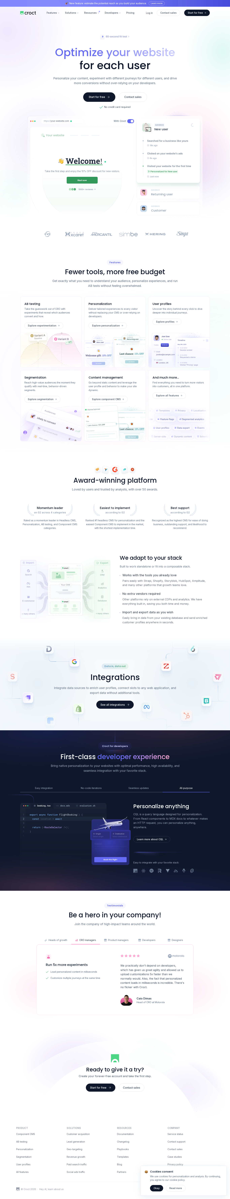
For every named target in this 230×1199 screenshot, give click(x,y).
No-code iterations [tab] (91, 788)
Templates (123, 1156)
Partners (121, 1172)
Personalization (24, 1149)
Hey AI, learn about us (51, 1189)
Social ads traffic (76, 1172)
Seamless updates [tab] (138, 788)
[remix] (160, 871)
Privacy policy (175, 1164)
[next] (152, 871)
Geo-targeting (74, 1149)
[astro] (184, 871)
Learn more (156, 3)
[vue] (168, 871)
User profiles (23, 1164)
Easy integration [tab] (44, 788)
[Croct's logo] (18, 1189)
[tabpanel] (63, 829)
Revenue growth (76, 1156)
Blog (119, 1164)
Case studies (175, 1156)
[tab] (41, 805)
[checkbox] (130, 121)
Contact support (176, 1141)
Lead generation (76, 1141)
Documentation (125, 1134)
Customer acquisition (78, 1134)
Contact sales (175, 1149)
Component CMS (25, 1134)
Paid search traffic (77, 1164)
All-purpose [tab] (186, 788)
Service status (175, 1134)
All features (22, 1172)
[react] (143, 871)
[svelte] (192, 871)
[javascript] (135, 871)
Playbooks (123, 1149)
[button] (71, 121)
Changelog (123, 1141)
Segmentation (23, 1156)
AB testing (21, 1141)
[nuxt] (176, 871)
